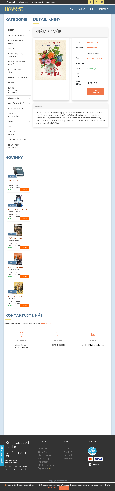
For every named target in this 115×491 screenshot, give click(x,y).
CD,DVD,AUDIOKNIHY (16, 35)
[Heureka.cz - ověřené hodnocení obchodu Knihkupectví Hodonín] (92, 451)
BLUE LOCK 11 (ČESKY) (18, 209)
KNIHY (91, 9)
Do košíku (24, 189)
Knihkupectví (15, 9)
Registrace (43, 468)
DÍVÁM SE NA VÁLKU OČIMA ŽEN (17, 239)
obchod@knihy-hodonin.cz (93, 345)
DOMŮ (73, 9)
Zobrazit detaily (51, 488)
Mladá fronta (92, 48)
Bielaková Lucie (93, 43)
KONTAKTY (103, 9)
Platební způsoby (46, 455)
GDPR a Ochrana (46, 465)
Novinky (68, 452)
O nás (66, 448)
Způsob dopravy (45, 458)
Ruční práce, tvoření (94, 58)
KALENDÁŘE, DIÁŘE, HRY (17, 77)
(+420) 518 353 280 (57, 345)
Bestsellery (69, 455)
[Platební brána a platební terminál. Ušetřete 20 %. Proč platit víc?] (94, 463)
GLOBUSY (11, 48)
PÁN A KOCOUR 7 (15, 296)
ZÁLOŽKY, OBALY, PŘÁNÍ (17, 140)
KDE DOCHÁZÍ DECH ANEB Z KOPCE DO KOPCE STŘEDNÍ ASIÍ (17, 269)
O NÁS (82, 9)
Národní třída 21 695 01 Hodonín (21, 346)
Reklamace (43, 462)
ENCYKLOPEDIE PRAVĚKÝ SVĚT (15, 181)
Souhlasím (63, 488)
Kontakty (68, 458)
